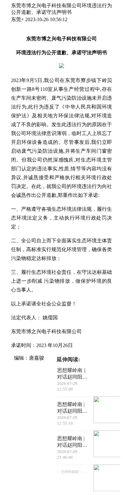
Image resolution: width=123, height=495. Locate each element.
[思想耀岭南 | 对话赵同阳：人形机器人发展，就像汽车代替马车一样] (103, 444)
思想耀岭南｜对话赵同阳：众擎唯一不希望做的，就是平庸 (72, 374)
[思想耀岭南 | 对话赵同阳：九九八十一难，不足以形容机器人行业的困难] (103, 478)
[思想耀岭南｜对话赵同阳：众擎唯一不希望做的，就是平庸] (103, 410)
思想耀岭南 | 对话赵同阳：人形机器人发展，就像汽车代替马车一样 (72, 408)
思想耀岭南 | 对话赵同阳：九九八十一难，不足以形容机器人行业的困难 (72, 442)
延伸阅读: (68, 359)
